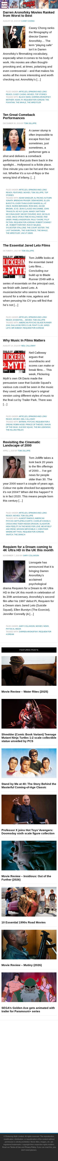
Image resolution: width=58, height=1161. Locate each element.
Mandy (32, 212)
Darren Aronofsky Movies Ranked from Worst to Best (28, 14)
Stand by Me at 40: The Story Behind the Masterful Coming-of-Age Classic (28, 785)
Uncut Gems (27, 233)
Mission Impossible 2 (27, 529)
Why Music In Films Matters (24, 340)
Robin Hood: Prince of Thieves (28, 425)
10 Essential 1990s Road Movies (23, 922)
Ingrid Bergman (20, 206)
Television (35, 1077)
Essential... (18, 320)
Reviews (34, 1042)
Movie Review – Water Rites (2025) (24, 691)
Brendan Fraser (22, 201)
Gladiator (45, 524)
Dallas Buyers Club (21, 325)
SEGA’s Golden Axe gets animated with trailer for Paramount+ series (28, 1009)
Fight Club (37, 325)
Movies (30, 94)
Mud (39, 214)
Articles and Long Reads (35, 1052)
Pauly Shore (37, 220)
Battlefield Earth (23, 521)
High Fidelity (12, 526)
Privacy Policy (30, 1147)
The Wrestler (34, 102)
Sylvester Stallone (16, 228)
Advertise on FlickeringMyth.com (35, 1112)
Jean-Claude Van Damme (31, 209)
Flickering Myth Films (35, 1098)
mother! (10, 100)
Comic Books (35, 1082)
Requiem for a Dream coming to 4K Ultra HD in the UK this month (28, 548)
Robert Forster (18, 225)
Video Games (35, 1087)
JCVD (16, 209)
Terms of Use (15, 1147)
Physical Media (13, 629)
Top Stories (41, 94)
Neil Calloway (28, 419)
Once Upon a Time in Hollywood (27, 217)
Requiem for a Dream (34, 100)
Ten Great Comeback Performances (19, 116)
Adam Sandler (26, 198)
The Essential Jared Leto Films (26, 245)
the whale (21, 102)
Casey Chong (19, 94)
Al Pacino (38, 198)
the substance (28, 230)
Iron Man (33, 206)
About (35, 1103)
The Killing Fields (14, 430)
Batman (22, 422)
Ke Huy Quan (22, 212)
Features (35, 1048)
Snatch (9, 535)
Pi (22, 100)
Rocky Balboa (34, 225)
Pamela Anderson (21, 220)
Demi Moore (37, 201)
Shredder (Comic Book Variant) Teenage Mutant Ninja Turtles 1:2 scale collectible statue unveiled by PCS (28, 738)
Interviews (35, 1057)
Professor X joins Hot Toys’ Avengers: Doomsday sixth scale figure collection (28, 832)
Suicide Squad (26, 427)
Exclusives (35, 1062)
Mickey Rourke (28, 214)
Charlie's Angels (41, 521)
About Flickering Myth (35, 1107)
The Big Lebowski (42, 427)
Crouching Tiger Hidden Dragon (22, 524)
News (46, 626)
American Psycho (27, 323)
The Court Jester (36, 228)
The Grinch (19, 535)
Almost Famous (26, 518)
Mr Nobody (16, 328)
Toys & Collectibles (35, 1092)
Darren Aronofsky (41, 97)
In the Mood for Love (29, 526)
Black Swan (25, 97)
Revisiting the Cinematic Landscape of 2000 (21, 443)
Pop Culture (35, 1067)
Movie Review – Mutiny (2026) (21, 965)
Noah (17, 100)
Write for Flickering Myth (35, 1117)
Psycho (31, 422)
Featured (18, 193)
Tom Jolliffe (37, 193)
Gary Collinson (27, 626)
